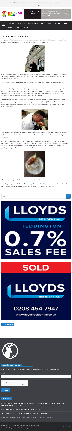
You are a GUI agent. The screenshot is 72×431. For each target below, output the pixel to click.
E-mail (3, 373)
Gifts (42, 23)
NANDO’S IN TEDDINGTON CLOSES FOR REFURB (15, 409)
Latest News (11, 23)
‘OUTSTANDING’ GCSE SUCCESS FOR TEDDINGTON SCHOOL (44, 2)
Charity (49, 23)
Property (58, 23)
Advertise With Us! (23, 27)
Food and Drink (33, 23)
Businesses (10, 27)
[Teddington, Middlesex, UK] (3, 25)
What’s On (21, 23)
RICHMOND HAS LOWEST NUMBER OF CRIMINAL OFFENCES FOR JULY (21, 417)
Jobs (65, 23)
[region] (47, 14)
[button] (47, 14)
